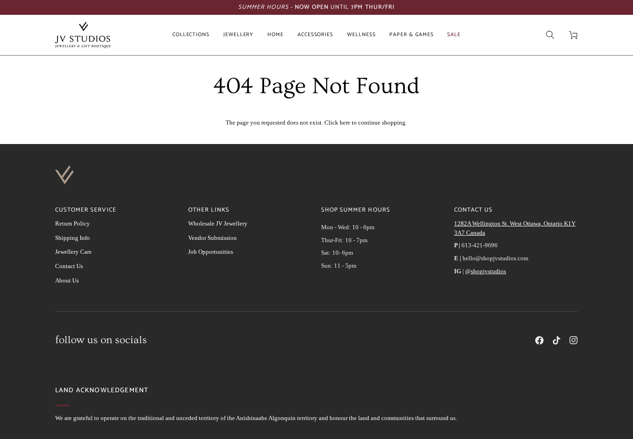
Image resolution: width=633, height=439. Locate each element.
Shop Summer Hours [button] (355, 210)
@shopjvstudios (485, 271)
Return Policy (72, 223)
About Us (67, 280)
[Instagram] (574, 340)
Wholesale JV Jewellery (217, 223)
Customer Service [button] (85, 210)
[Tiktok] (556, 340)
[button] (190, 35)
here (345, 122)
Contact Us (69, 266)
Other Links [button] (208, 210)
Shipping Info (72, 237)
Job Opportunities (210, 251)
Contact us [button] (473, 210)
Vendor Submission (212, 237)
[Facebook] (539, 340)
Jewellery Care (73, 251)
